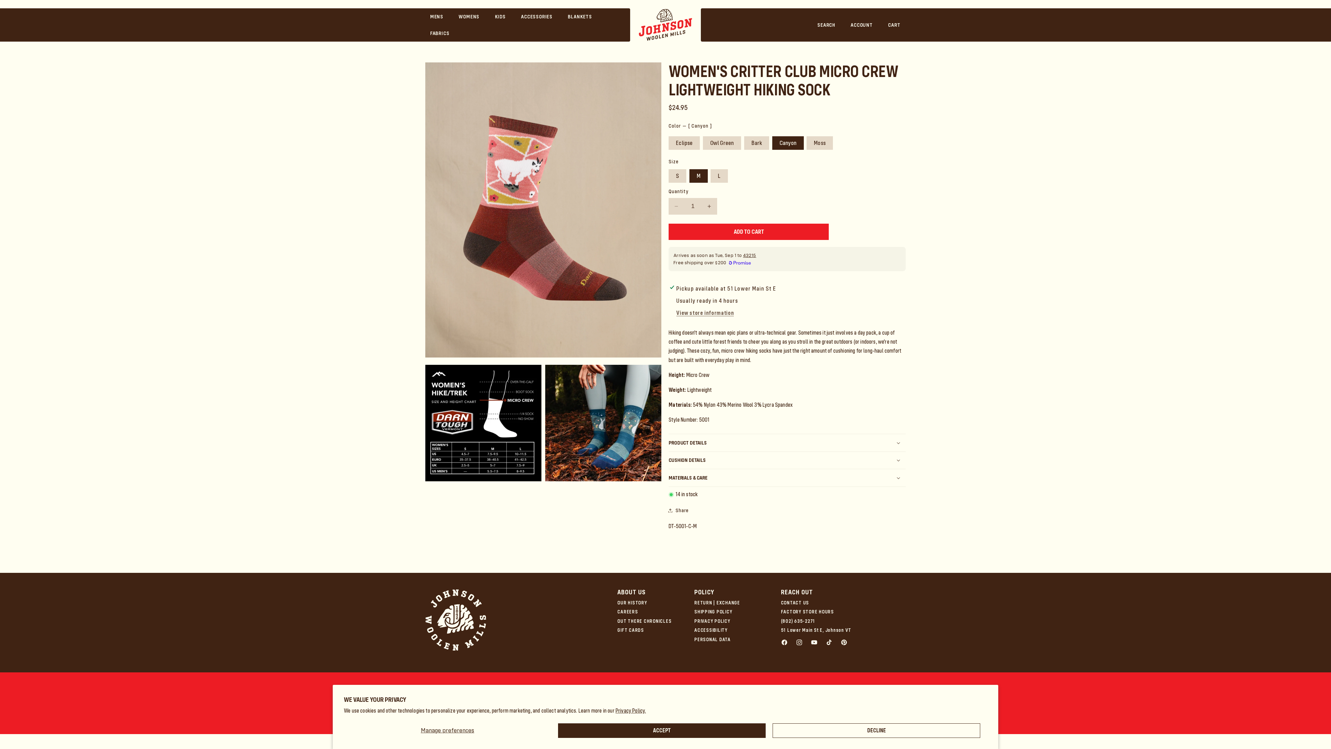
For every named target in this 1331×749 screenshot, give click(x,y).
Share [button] (682, 510)
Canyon (788, 142)
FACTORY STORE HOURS (807, 611)
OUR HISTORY (632, 602)
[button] (437, 16)
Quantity (678, 191)
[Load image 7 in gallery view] (603, 423)
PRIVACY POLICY (712, 621)
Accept (662, 730)
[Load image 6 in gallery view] (483, 423)
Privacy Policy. (631, 710)
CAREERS (627, 611)
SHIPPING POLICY (713, 611)
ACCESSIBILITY (711, 630)
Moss (820, 142)
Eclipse (684, 142)
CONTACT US (795, 602)
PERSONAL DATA (712, 639)
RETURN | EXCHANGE (717, 602)
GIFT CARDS (630, 630)
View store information (705, 312)
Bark (756, 142)
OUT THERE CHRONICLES (644, 621)
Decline (876, 730)
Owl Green (722, 142)
